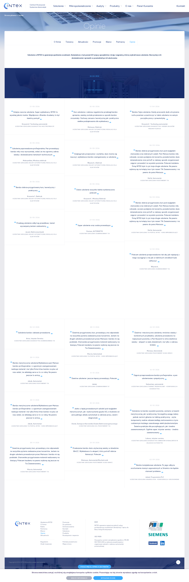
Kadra (42, 527)
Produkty (115, 5)
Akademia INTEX (46, 522)
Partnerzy (43, 529)
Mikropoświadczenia (80, 5)
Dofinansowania (68, 527)
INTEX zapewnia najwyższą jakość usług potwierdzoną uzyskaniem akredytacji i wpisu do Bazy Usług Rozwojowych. (111, 527)
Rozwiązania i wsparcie (71, 535)
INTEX (13, 6)
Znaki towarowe (46, 544)
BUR (96, 522)
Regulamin (44, 542)
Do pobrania (67, 524)
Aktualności (44, 535)
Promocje (66, 522)
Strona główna (10, 15)
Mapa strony (67, 544)
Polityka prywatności (70, 542)
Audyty (100, 5)
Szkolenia (58, 5)
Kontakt (181, 5)
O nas (128, 5)
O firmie (43, 524)
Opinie (20, 15)
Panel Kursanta (145, 5)
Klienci (42, 531)
